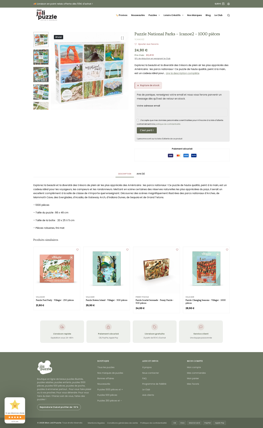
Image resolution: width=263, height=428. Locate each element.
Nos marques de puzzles (110, 372)
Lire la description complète (182, 73)
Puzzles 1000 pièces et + (110, 389)
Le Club (218, 15)
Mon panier (193, 378)
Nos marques (194, 15)
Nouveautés (138, 15)
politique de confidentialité (167, 124)
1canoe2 (139, 39)
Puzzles (153, 15)
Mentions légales (96, 422)
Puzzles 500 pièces (107, 395)
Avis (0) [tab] (141, 173)
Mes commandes (196, 372)
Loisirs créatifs (172, 15)
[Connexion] (228, 4)
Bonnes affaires (105, 378)
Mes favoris (193, 383)
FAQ (144, 378)
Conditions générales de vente (122, 422)
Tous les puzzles (105, 367)
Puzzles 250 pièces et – (109, 400)
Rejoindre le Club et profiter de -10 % (59, 407)
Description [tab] (124, 173)
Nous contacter (150, 372)
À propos (147, 367)
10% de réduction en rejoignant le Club (152, 58)
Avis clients (148, 395)
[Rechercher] (228, 15)
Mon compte (194, 367)
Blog (208, 15)
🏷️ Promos (121, 15)
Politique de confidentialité (153, 422)
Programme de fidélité (154, 383)
